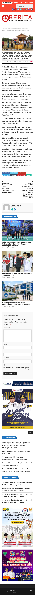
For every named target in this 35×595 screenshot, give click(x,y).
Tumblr (14, 175)
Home (3, 28)
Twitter (14, 173)
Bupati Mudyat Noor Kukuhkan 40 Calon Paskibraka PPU (17, 274)
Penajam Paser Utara (15, 28)
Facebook (6, 173)
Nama (5, 344)
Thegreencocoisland (9, 482)
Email (5, 351)
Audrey (4, 61)
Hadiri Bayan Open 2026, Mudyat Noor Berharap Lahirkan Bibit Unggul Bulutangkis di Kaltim (16, 244)
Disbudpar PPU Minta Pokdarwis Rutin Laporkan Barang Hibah (8, 188)
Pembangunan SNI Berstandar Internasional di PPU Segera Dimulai (16, 304)
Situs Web (6, 358)
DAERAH (7, 28)
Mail (29, 175)
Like (32, 61)
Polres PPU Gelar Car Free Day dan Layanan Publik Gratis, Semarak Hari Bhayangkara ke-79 (27, 191)
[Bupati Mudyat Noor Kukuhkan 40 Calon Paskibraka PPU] (17, 261)
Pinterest (22, 175)
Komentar (6, 327)
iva (3, 488)
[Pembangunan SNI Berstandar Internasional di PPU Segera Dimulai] (17, 291)
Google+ (22, 173)
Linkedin (6, 175)
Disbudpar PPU (25, 28)
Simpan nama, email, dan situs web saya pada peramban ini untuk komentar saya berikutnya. (16, 368)
